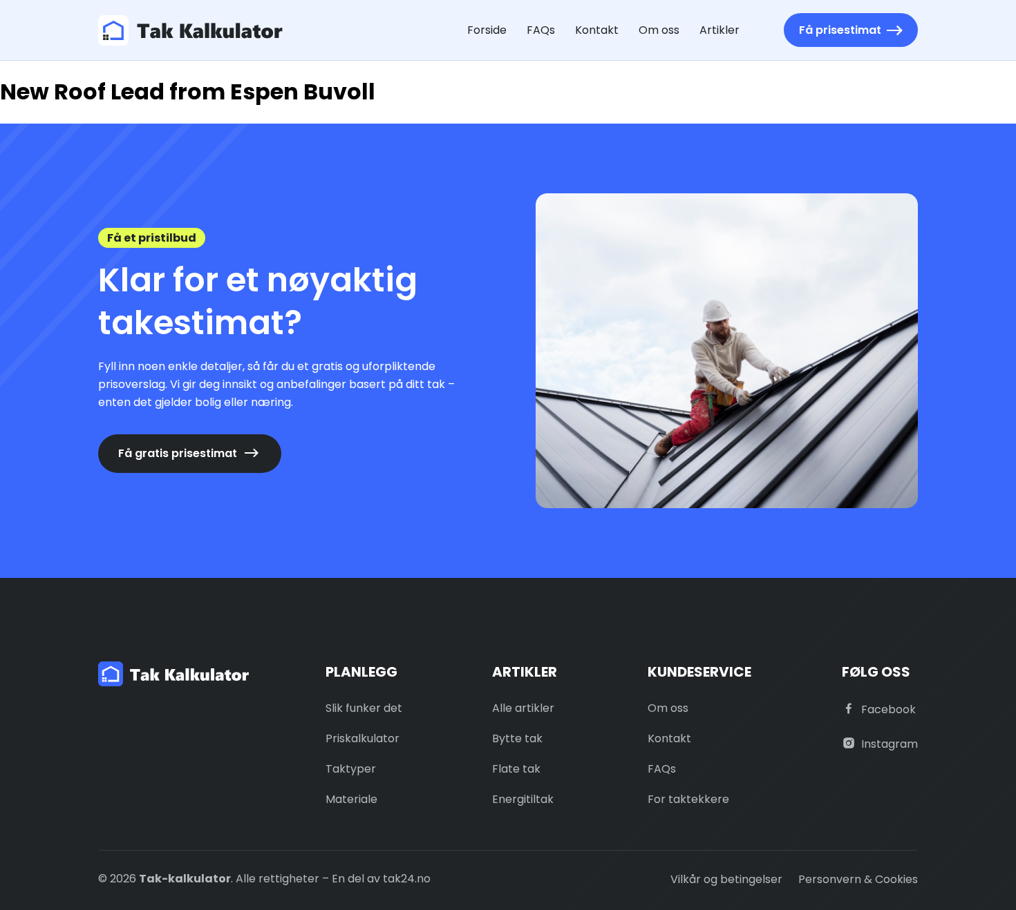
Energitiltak (523, 799)
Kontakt (597, 30)
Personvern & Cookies (858, 879)
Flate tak (516, 769)
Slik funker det (364, 708)
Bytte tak (517, 738)
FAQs (541, 30)
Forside (487, 30)
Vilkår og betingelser (726, 879)
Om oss (659, 30)
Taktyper (351, 769)
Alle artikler (523, 708)
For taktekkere (688, 799)
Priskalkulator (362, 738)
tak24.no (407, 879)
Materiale (351, 799)
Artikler (719, 30)
